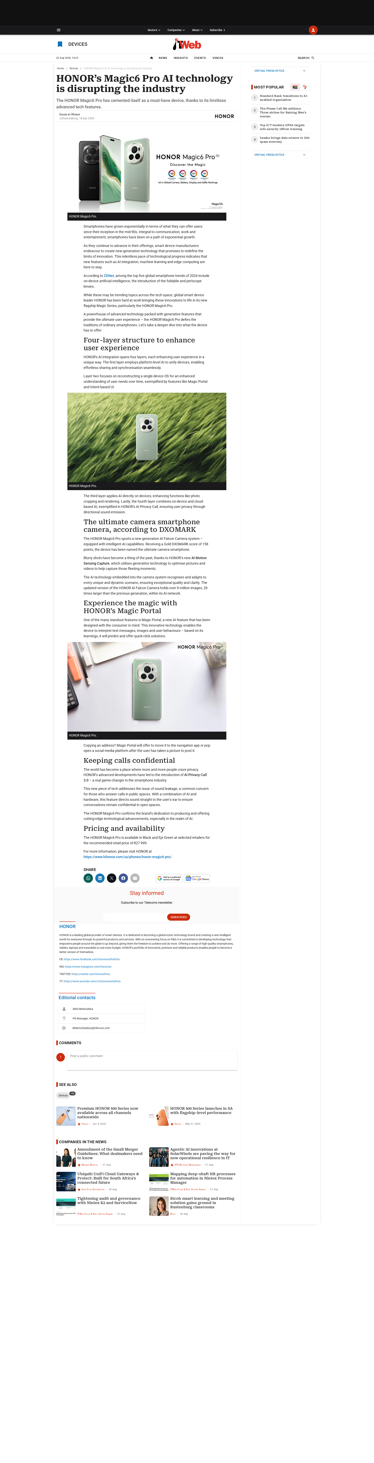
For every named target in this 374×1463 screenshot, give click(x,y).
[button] (58, 30)
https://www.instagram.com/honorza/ (88, 966)
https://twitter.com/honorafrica (91, 974)
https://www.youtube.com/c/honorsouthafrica (92, 981)
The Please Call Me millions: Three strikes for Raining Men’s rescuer (283, 112)
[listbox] (102, 1018)
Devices (74, 68)
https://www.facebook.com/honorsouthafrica (92, 959)
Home (60, 68)
